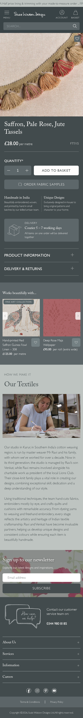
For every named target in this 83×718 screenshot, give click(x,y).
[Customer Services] (23, 616)
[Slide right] (77, 316)
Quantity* (13, 161)
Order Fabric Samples (44, 184)
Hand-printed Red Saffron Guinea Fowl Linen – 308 (15, 345)
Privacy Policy (56, 701)
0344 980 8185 (57, 623)
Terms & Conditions (30, 701)
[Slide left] (5, 316)
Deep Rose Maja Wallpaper (53, 342)
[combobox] (41, 26)
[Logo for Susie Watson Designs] (30, 15)
